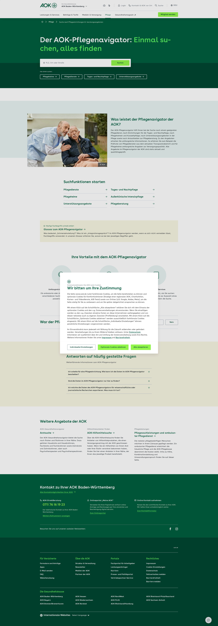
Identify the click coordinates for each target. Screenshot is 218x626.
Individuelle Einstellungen (81, 347)
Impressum (107, 338)
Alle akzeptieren (141, 347)
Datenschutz (134, 332)
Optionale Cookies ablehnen (113, 347)
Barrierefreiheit (123, 338)
